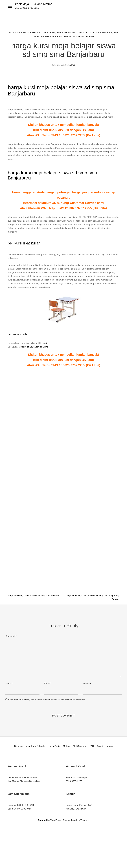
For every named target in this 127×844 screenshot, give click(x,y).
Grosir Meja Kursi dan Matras (33, 4)
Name (9, 683)
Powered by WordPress (49, 820)
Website (87, 683)
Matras (66, 746)
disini (44, 343)
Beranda (18, 746)
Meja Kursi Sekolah (35, 746)
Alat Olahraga (79, 746)
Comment (10, 636)
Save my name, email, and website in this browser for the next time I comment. (46, 699)
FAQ (92, 746)
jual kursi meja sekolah (97, 32)
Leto (73, 820)
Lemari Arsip (54, 746)
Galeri (100, 746)
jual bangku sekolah (69, 32)
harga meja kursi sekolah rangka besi (32, 32)
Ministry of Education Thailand (33, 346)
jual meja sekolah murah (78, 36)
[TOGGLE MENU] (10, 6)
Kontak (109, 746)
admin (72, 65)
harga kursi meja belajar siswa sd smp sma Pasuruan (34, 595)
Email (47, 683)
